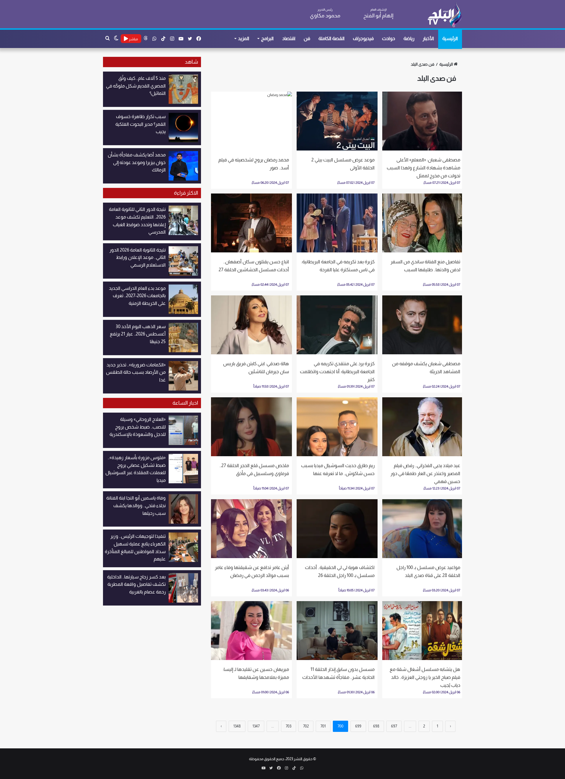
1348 (237, 726)
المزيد (243, 38)
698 (376, 726)
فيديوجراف (363, 38)
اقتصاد (288, 38)
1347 (256, 726)
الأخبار (428, 38)
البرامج (267, 38)
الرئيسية (450, 38)
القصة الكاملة (331, 38)
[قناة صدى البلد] (444, 14)
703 (288, 726)
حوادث (388, 38)
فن (307, 38)
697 (394, 726)
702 (306, 726)
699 (358, 726)
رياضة (408, 38)
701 (323, 726)
